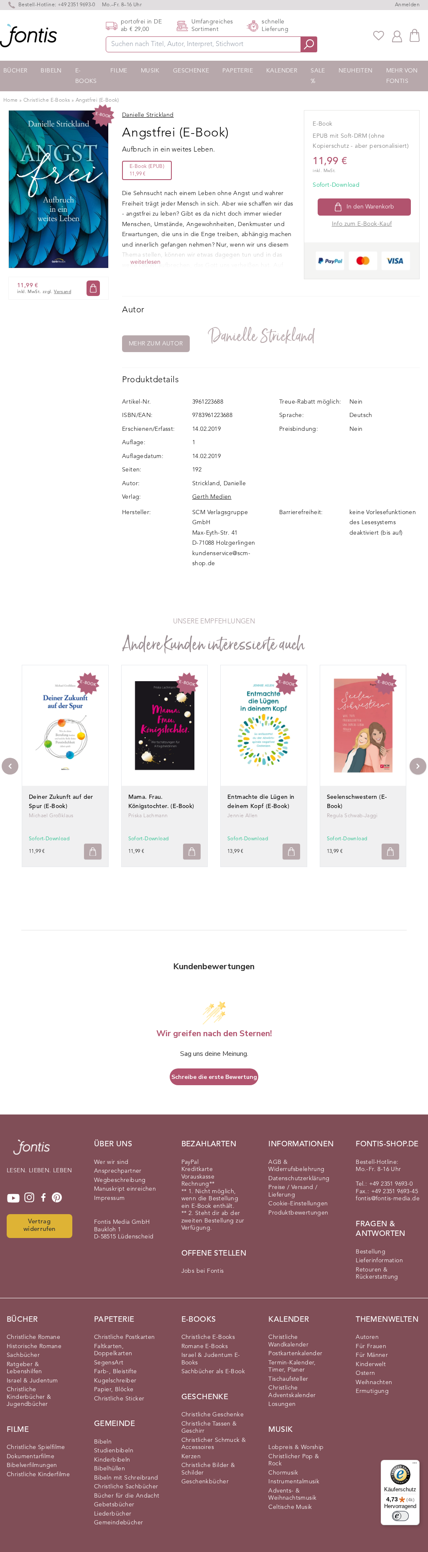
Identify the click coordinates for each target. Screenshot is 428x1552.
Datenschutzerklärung (298, 1178)
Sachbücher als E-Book (213, 1371)
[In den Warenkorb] (93, 288)
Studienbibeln (113, 1451)
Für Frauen (371, 1346)
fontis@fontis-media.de (388, 1199)
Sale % (318, 76)
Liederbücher (113, 1514)
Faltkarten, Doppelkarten (113, 1350)
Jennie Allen (242, 815)
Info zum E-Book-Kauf (362, 224)
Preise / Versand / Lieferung (292, 1191)
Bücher (15, 71)
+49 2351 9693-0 (76, 5)
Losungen (282, 1404)
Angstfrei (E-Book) (97, 100)
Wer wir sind (111, 1162)
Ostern (365, 1373)
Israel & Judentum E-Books (210, 1359)
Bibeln (51, 71)
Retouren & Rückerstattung (377, 1273)
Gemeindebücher (118, 1523)
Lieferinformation (379, 1261)
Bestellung (370, 1252)
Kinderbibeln (112, 1460)
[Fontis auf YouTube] (13, 1198)
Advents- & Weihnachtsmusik (292, 1494)
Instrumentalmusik (293, 1482)
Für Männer (372, 1355)
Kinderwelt (371, 1364)
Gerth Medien (212, 497)
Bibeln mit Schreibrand (126, 1478)
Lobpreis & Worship (296, 1447)
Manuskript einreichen (125, 1189)
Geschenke (191, 71)
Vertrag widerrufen (39, 1226)
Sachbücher (23, 1355)
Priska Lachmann (148, 815)
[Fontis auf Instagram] (29, 1198)
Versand (62, 292)
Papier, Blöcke (114, 1389)
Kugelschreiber (115, 1381)
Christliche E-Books (46, 100)
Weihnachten (374, 1382)
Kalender (281, 71)
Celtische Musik (290, 1507)
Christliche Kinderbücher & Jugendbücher (29, 1397)
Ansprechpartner (118, 1171)
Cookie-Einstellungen (298, 1204)
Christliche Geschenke (212, 1415)
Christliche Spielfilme (36, 1447)
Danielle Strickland (263, 336)
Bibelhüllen (109, 1469)
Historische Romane (34, 1346)
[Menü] (415, 1465)
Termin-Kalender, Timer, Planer (292, 1366)
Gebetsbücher (114, 1505)
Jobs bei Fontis (202, 1271)
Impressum (109, 1198)
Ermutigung (372, 1391)
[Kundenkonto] (397, 35)
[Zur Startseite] (31, 1151)
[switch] (400, 1516)
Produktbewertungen (298, 1213)
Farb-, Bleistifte (115, 1371)
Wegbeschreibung (120, 1180)
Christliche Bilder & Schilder (208, 1469)
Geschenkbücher (205, 1482)
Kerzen (191, 1456)
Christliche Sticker (119, 1399)
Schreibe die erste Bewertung (214, 1077)
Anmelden (407, 5)
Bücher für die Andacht (127, 1496)
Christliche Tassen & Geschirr (209, 1427)
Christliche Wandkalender (288, 1341)
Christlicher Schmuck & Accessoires (213, 1444)
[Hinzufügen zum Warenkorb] (93, 852)
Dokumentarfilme (30, 1456)
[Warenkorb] (414, 35)
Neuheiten (356, 71)
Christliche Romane (33, 1337)
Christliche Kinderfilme (38, 1474)
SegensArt (109, 1363)
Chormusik (283, 1473)
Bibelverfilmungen (32, 1465)
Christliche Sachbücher (126, 1487)
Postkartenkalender (295, 1353)
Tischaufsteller (288, 1379)
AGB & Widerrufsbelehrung (296, 1166)
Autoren (367, 1337)
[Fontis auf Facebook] (43, 1198)
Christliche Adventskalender (292, 1391)
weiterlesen (145, 262)
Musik (150, 71)
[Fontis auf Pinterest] (57, 1198)
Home (10, 100)
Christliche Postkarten (124, 1337)
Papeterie (237, 71)
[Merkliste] (379, 36)
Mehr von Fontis (402, 76)
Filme (118, 71)
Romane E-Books (204, 1346)
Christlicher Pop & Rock (293, 1460)
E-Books (86, 76)
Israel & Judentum (32, 1381)
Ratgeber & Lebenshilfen (24, 1368)
